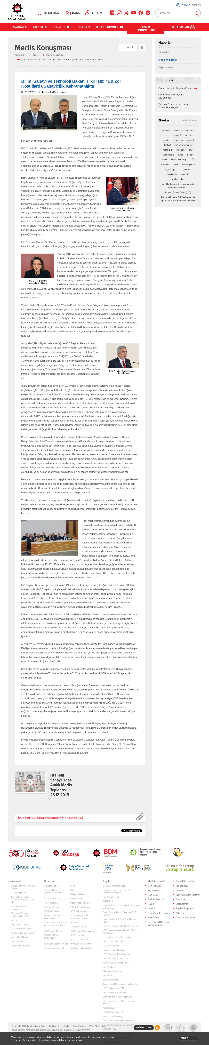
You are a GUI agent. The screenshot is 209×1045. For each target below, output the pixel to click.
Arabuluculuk (178, 179)
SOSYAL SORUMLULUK (146, 29)
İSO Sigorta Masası (79, 939)
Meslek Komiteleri (157, 881)
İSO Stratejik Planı (19, 892)
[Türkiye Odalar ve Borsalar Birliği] (193, 1028)
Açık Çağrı (170, 169)
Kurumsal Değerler (169, 164)
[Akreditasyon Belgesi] (180, 1028)
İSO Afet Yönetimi (111, 945)
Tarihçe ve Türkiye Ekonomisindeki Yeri (20, 914)
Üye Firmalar (154, 886)
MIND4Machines (110, 1029)
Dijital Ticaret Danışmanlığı (82, 931)
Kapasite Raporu (51, 886)
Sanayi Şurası (188, 164)
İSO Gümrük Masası (53, 931)
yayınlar (165, 140)
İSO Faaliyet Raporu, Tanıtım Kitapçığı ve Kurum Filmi (23, 899)
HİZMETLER (61, 27)
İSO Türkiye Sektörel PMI (114, 992)
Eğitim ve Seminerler (112, 971)
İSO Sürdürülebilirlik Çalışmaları (117, 954)
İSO (25, 11)
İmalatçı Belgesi (51, 907)
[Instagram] (119, 12)
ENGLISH (196, 5)
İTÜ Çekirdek (185, 169)
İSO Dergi (153, 895)
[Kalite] (168, 1028)
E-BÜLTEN (140, 1027)
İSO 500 (26, 853)
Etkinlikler (163, 52)
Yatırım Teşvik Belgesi (80, 907)
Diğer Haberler (166, 67)
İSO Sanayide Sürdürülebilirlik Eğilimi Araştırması (120, 931)
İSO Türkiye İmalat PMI (113, 988)
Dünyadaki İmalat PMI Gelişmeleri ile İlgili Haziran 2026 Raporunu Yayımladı (178, 199)
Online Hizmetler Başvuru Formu (175, 88)
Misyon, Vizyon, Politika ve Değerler (23, 887)
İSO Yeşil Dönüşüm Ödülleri (115, 958)
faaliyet (167, 145)
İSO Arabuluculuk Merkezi (56, 944)
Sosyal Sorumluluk (185, 881)
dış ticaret (180, 150)
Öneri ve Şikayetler (185, 917)
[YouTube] (133, 12)
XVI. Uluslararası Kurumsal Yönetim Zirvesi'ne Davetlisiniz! (178, 186)
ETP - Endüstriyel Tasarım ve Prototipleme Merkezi (56, 923)
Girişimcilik (172, 174)
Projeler (107, 881)
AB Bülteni (108, 901)
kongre (190, 155)
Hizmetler (49, 881)
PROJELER (82, 27)
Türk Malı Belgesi (52, 903)
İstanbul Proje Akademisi (114, 950)
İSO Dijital (107, 975)
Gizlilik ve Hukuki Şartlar (59, 1026)
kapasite (178, 130)
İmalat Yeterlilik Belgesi (80, 903)
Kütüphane (153, 917)
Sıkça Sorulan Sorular (159, 913)
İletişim (151, 908)
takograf (177, 135)
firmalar (188, 135)
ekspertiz (166, 130)
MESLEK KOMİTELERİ (109, 27)
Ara (197, 13)
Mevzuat (14, 920)
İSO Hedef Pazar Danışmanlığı (52, 936)
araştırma (189, 130)
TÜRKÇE (186, 5)
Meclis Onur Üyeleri (19, 937)
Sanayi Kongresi (110, 980)
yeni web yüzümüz (183, 145)
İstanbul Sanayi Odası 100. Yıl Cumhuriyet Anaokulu (117, 891)
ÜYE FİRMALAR (179, 27)
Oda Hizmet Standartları (81, 948)
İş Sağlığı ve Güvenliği (113, 1012)
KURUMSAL (39, 27)
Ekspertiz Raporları (52, 898)
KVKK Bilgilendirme (97, 1026)
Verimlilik (185, 174)
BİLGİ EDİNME (52, 13)
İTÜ (191, 150)
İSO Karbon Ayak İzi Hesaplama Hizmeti (79, 916)
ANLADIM (185, 1038)
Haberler (35, 55)
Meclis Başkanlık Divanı (22, 928)
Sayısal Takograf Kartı (54, 948)
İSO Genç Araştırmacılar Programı (118, 1025)
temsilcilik (167, 150)
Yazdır (142, 47)
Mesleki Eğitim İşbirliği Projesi (116, 963)
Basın (151, 904)
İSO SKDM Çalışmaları (113, 941)
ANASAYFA (18, 27)
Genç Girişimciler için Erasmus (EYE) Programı (120, 913)
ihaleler (164, 159)
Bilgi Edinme (182, 904)
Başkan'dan (182, 886)
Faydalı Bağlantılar (185, 908)
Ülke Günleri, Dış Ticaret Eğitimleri (118, 1020)
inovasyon (178, 140)
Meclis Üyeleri (17, 941)
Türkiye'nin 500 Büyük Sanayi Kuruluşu (120, 984)
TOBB (181, 155)
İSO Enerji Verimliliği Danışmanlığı (53, 916)
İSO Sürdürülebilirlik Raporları (19, 907)
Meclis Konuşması (54, 55)
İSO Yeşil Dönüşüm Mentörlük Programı (121, 926)
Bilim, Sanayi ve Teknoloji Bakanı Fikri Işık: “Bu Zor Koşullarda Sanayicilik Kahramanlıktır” (63, 59)
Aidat (72, 890)
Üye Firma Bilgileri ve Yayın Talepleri (158, 923)
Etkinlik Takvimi (155, 899)
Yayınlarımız (154, 890)
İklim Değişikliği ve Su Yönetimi (117, 937)
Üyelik (72, 886)
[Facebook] (140, 12)
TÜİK (192, 159)
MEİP (172, 853)
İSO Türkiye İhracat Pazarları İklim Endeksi (118, 1002)
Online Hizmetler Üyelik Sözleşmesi (170, 96)
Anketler (180, 913)
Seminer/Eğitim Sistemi (188, 895)
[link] (98, 853)
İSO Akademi (62, 853)
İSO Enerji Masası (78, 911)
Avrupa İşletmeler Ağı (112, 1016)
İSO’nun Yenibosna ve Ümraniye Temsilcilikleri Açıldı (175, 106)
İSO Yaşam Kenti (111, 897)
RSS (157, 1027)
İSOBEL (73, 922)
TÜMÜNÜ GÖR (187, 120)
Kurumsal (16, 881)
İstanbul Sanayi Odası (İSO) (178, 192)
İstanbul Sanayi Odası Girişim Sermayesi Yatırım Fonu (121, 906)
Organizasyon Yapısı (20, 924)
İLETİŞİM (96, 13)
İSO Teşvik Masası (78, 927)
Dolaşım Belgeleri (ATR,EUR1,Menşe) (53, 891)
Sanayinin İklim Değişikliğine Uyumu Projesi (119, 920)
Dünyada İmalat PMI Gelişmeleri (117, 997)
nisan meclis (168, 155)
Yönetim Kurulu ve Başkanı (23, 933)
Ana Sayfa (19, 55)
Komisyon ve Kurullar (20, 945)
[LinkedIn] (112, 12)
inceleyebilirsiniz (75, 1040)
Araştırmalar (108, 1008)
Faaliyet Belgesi (77, 894)
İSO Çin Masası (77, 935)
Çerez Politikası (79, 1026)
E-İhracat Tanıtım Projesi (114, 886)
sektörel (190, 140)
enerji (167, 135)
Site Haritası (85, 1030)
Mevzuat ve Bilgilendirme (81, 944)
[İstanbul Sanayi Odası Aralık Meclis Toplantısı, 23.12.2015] (30, 782)
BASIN (76, 13)
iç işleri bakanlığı (178, 159)
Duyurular (180, 899)
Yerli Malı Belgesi (78, 898)
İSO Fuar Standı (51, 911)
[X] (126, 12)
